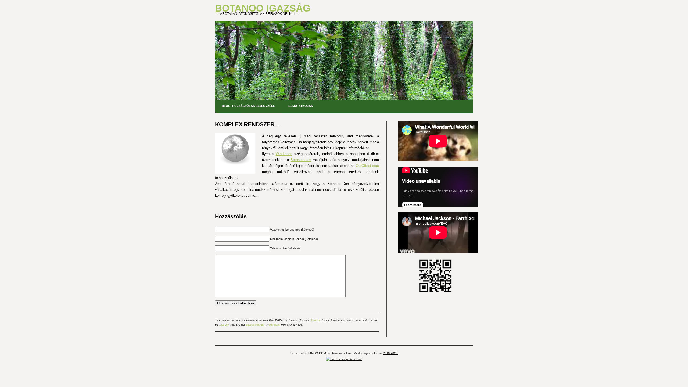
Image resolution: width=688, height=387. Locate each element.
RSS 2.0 (224, 325)
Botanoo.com (301, 160)
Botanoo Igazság (262, 8)
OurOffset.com (367, 166)
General (315, 320)
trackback (274, 325)
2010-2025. (390, 353)
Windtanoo (284, 154)
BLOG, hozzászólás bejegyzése (248, 106)
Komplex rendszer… (247, 124)
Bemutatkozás (300, 106)
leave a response (255, 325)
